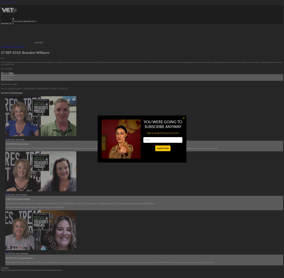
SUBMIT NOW (163, 148)
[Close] (183, 118)
